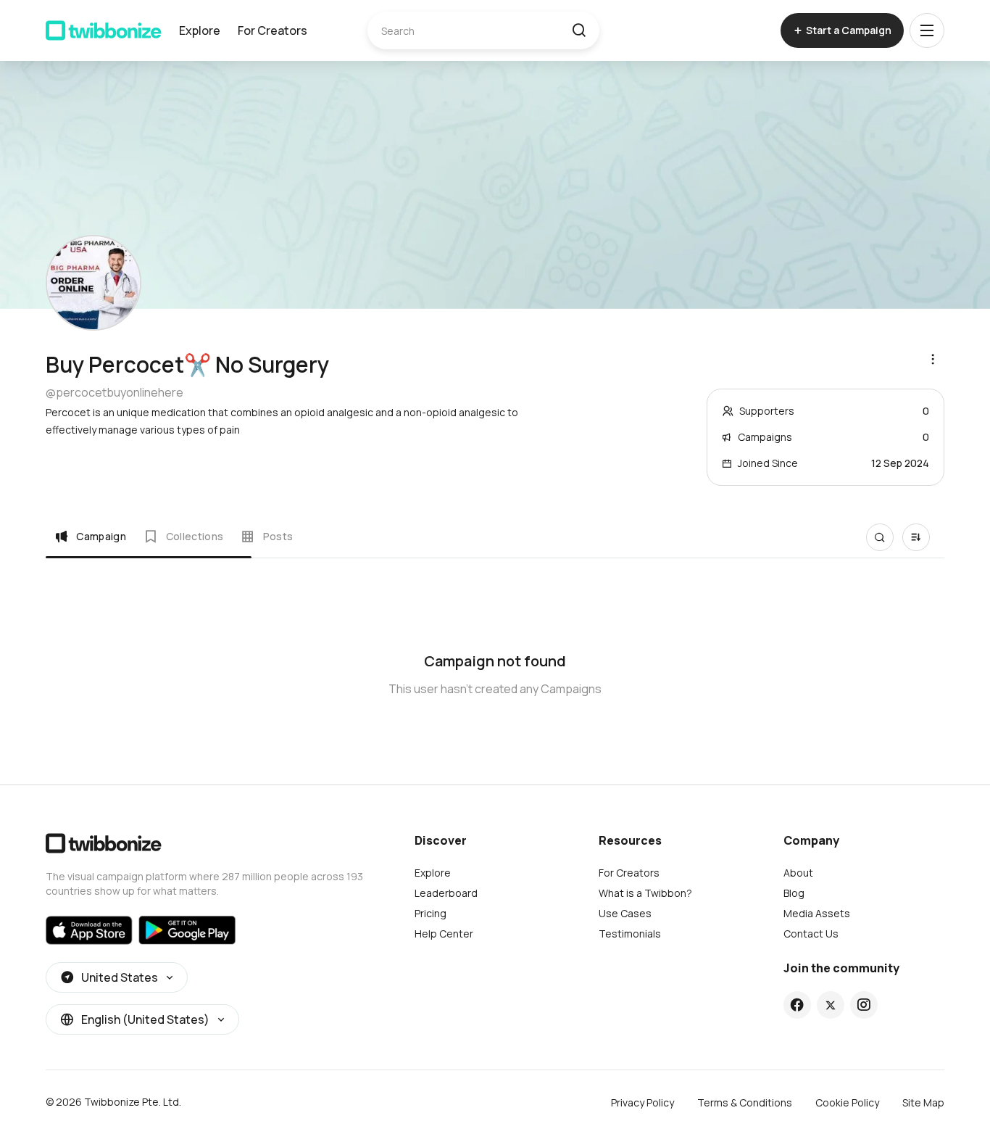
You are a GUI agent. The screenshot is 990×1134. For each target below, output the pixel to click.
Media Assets (816, 913)
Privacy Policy (642, 1102)
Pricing (430, 913)
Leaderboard (446, 893)
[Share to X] (830, 1005)
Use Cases (625, 913)
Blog (793, 893)
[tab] (90, 536)
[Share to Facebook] (796, 1005)
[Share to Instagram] (863, 1005)
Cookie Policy (847, 1102)
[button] (578, 30)
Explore (199, 30)
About (798, 873)
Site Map (923, 1102)
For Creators (272, 30)
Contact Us (811, 933)
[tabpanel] (495, 666)
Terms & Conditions (744, 1102)
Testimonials (630, 933)
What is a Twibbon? (645, 893)
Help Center (444, 933)
